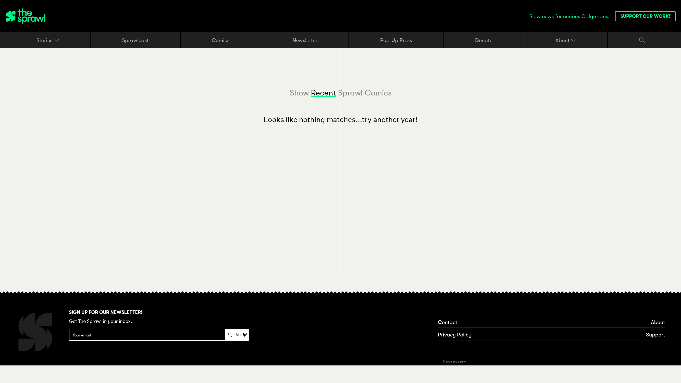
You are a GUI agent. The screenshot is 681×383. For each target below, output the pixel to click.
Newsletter (305, 40)
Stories (45, 40)
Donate (483, 40)
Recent (323, 92)
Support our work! (645, 16)
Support (655, 335)
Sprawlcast (135, 40)
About (563, 40)
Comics (221, 40)
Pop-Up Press (396, 40)
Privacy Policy (454, 335)
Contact (447, 322)
